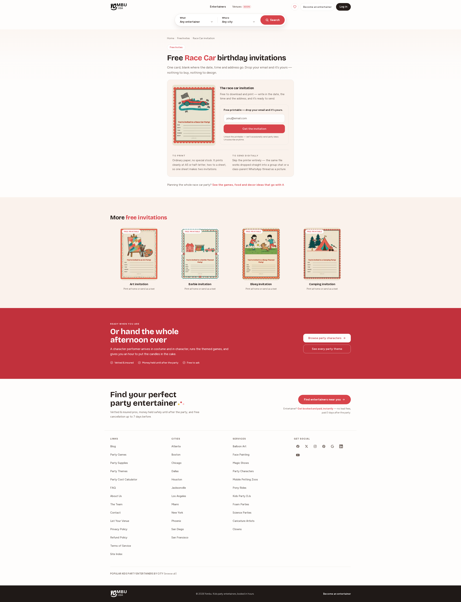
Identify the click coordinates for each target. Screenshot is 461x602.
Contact (115, 512)
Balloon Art (239, 446)
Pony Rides (239, 487)
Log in (343, 6)
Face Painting (241, 454)
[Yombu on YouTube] (298, 455)
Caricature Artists (243, 521)
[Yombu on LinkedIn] (341, 446)
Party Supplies (119, 463)
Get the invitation (254, 128)
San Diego (177, 529)
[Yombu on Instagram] (315, 446)
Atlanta (176, 446)
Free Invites (183, 38)
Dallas (175, 471)
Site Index (116, 554)
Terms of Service (120, 545)
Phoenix (176, 521)
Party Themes (118, 471)
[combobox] (196, 20)
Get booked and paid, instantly (315, 408)
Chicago (176, 463)
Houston (176, 479)
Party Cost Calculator (123, 479)
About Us (116, 496)
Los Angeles (178, 496)
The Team (116, 504)
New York (177, 512)
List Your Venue (119, 521)
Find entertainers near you (322, 399)
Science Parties (242, 512)
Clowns (237, 529)
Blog (113, 446)
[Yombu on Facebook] (298, 446)
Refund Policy (118, 537)
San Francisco (179, 537)
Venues (241, 6)
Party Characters (243, 471)
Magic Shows (241, 463)
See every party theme (327, 349)
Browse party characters (324, 338)
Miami (175, 504)
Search (275, 20)
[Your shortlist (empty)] (295, 7)
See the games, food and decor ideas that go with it (248, 184)
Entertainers (218, 6)
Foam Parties (241, 504)
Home (170, 38)
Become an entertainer (317, 6)
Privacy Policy (118, 529)
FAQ (113, 487)
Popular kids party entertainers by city (143, 573)
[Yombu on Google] (332, 446)
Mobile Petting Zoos (245, 479)
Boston (175, 454)
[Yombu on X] (306, 446)
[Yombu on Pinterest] (324, 446)
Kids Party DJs (242, 496)
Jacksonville (178, 487)
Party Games (118, 454)
